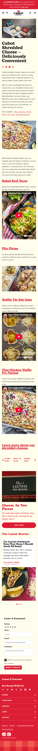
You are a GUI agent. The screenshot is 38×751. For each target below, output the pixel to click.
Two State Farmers (23, 114)
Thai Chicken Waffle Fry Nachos (16, 371)
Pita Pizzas (10, 248)
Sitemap (5, 725)
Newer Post (27, 460)
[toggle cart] (35, 12)
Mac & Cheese (19, 112)
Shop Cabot (19, 525)
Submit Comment (13, 667)
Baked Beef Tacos (14, 181)
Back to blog (17, 460)
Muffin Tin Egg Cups (17, 300)
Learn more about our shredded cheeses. (18, 446)
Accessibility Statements (25, 725)
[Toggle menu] (3, 13)
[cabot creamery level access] (6, 734)
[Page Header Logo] (18, 12)
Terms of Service (7, 729)
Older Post (7, 460)
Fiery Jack (11, 114)
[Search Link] (7, 12)
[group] (10, 627)
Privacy (12, 725)
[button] (17, 604)
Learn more (24, 7)
